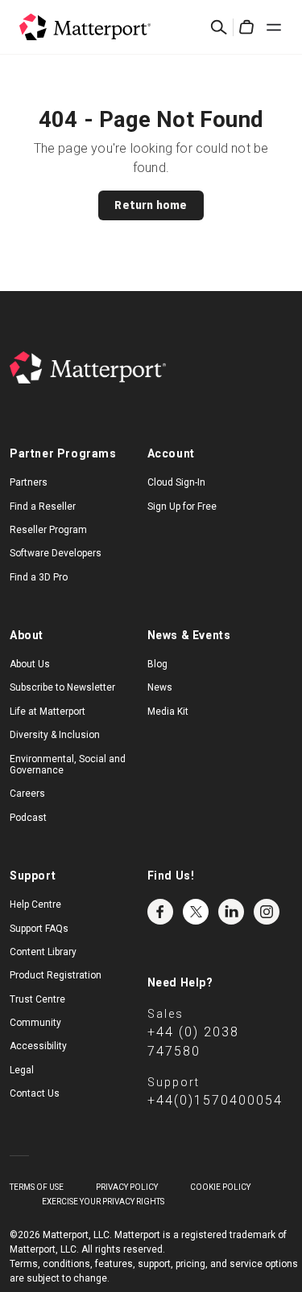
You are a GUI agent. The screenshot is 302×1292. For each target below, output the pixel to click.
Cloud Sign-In (176, 482)
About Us (30, 664)
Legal (22, 1070)
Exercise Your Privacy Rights (103, 1201)
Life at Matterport (47, 711)
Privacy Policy (127, 1187)
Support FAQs (39, 928)
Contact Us (35, 1093)
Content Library (43, 952)
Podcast (28, 817)
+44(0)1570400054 (215, 1100)
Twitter (196, 912)
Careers (27, 793)
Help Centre (35, 904)
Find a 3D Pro (39, 577)
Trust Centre (37, 999)
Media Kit (167, 711)
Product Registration (55, 975)
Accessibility (38, 1046)
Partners (29, 482)
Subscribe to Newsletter (62, 687)
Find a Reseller (43, 506)
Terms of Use (37, 1187)
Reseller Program (48, 529)
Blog (157, 664)
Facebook (160, 912)
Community (35, 1022)
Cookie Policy (220, 1187)
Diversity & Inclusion (55, 734)
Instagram (266, 912)
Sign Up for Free (182, 506)
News (159, 687)
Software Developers (55, 553)
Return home (150, 205)
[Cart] (246, 27)
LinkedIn (231, 912)
